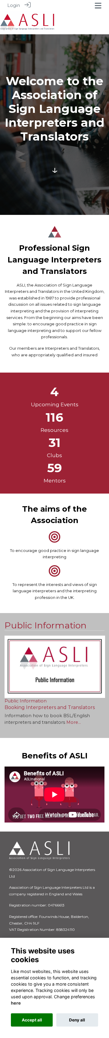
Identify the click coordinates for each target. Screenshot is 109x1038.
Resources (54, 430)
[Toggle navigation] (98, 5)
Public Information (46, 625)
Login (13, 5)
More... (73, 722)
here (16, 1002)
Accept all (32, 1020)
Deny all (77, 1020)
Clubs (54, 455)
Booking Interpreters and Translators (50, 707)
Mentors (55, 481)
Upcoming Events (54, 404)
